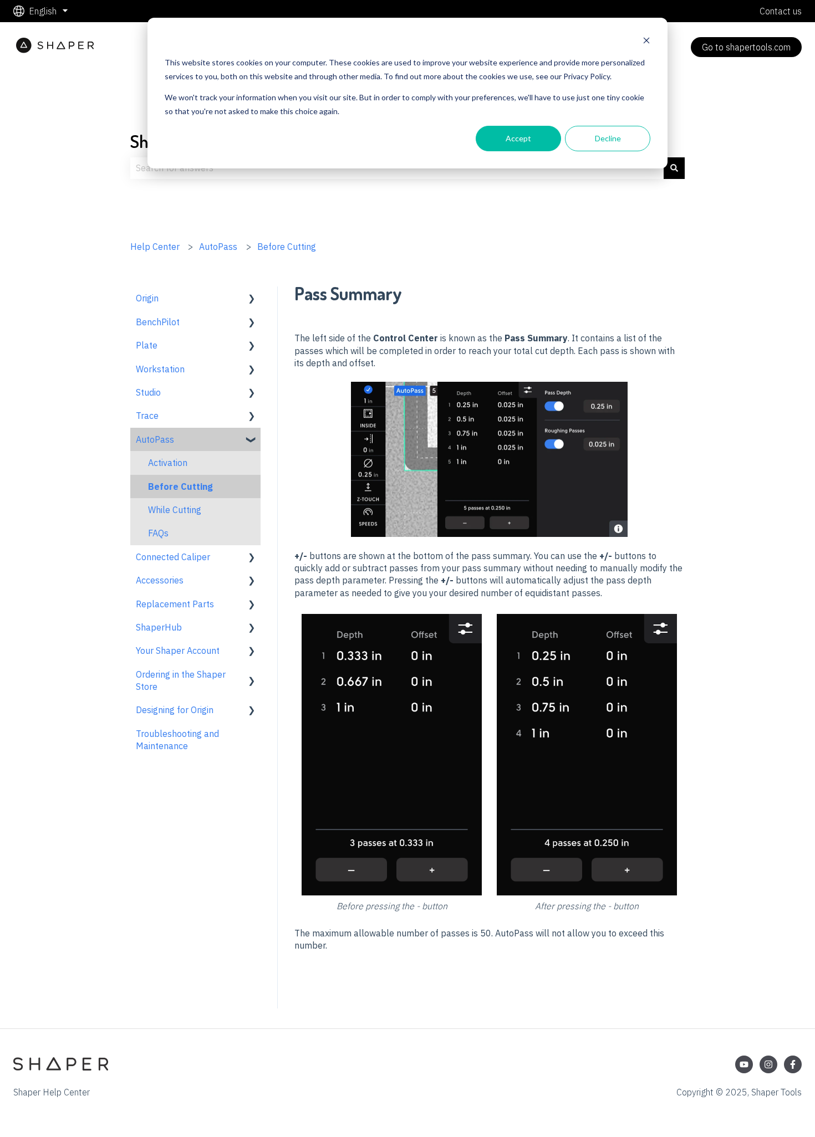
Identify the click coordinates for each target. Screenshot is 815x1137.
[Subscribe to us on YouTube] (744, 1064)
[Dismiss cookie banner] (646, 42)
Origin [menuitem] (147, 298)
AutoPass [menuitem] (155, 439)
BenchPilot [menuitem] (158, 321)
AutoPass (218, 246)
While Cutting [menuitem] (174, 509)
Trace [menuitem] (147, 415)
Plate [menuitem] (146, 345)
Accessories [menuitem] (160, 580)
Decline (608, 138)
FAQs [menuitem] (158, 533)
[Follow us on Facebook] (793, 1064)
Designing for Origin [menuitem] (174, 709)
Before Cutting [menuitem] (180, 486)
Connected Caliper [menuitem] (173, 556)
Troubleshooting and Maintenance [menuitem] (177, 739)
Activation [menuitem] (167, 462)
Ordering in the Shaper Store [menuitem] (181, 680)
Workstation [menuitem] (160, 369)
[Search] (674, 167)
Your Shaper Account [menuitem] (178, 650)
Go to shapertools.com (746, 47)
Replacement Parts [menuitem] (175, 604)
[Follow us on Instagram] (768, 1064)
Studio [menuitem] (148, 392)
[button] (252, 299)
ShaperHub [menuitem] (159, 627)
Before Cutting (286, 246)
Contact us (781, 11)
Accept (518, 138)
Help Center (155, 246)
